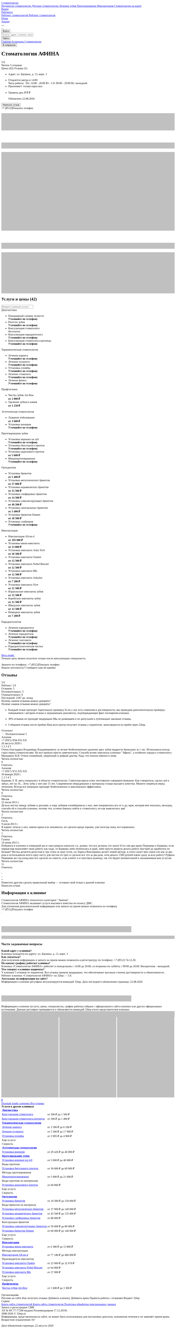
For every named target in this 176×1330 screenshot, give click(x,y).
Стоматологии (9, 2)
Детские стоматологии (45, 5)
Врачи (5, 9)
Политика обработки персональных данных (90, 1304)
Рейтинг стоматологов (42, 15)
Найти (6, 38)
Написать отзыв (11, 105)
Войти (6, 31)
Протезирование (87, 5)
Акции (5, 21)
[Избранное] (2, 25)
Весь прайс (7, 655)
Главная (6, 41)
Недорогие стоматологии (16, 5)
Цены (4, 18)
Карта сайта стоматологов (48, 1304)
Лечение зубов (68, 5)
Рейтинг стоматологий (15, 15)
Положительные (16, 734)
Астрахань (17, 41)
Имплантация (105, 5)
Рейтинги (7, 12)
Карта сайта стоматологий (17, 1304)
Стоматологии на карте (127, 5)
